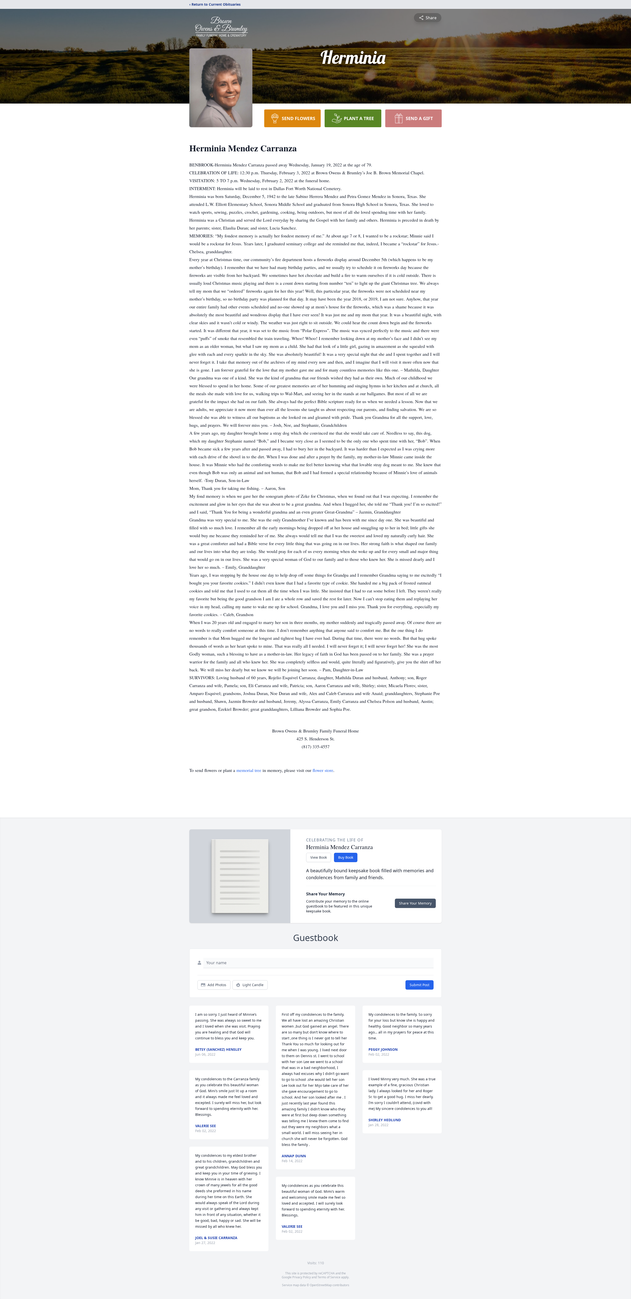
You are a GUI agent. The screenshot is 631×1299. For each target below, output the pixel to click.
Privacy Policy (301, 1277)
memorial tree (248, 770)
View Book (318, 857)
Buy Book (345, 857)
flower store (323, 770)
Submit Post (419, 984)
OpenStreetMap (321, 1285)
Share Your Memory (415, 903)
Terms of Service (328, 1277)
